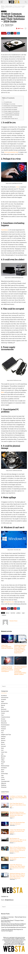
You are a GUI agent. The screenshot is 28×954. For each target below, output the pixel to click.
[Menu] (2, 2)
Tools (2, 777)
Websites (3, 783)
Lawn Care (4, 752)
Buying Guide (5, 711)
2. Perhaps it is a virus (9, 104)
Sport (2, 769)
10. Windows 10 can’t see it (11, 118)
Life (2, 754)
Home (2, 6)
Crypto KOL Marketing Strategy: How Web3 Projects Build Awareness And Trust (17, 866)
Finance (3, 728)
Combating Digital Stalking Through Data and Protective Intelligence (7, 669)
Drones (3, 719)
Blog (2, 707)
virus (17, 187)
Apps (2, 701)
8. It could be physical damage (11, 115)
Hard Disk (13, 613)
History (3, 740)
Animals (3, 699)
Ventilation (4, 230)
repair (23, 613)
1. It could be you (7, 102)
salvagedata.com (9, 602)
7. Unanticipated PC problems (11, 113)
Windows (3, 787)
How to (3, 744)
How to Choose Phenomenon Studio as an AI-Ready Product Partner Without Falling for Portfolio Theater (18, 849)
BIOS (2, 392)
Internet (3, 746)
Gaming (3, 736)
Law (2, 750)
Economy (3, 721)
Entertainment (5, 725)
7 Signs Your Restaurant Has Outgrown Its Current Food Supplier (17, 831)
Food (2, 730)
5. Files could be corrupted (10, 109)
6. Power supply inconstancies (11, 111)
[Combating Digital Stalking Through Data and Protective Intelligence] (7, 657)
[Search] (25, 2)
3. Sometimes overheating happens (12, 105)
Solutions (4, 615)
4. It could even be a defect (10, 107)
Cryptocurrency (5, 717)
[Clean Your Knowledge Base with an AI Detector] (7, 636)
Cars (2, 715)
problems (18, 613)
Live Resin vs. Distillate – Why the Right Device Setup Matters (18, 796)
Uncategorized (5, 781)
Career (3, 713)
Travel (3, 779)
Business (3, 709)
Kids (2, 748)
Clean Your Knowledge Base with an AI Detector (7, 646)
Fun (2, 732)
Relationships (5, 765)
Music (3, 758)
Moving (3, 756)
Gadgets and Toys (6, 734)
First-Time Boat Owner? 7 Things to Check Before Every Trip (18, 805)
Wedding (3, 785)
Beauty (3, 705)
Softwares (4, 767)
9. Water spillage (7, 116)
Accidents (4, 695)
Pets (2, 763)
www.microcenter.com (11, 152)
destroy (7, 613)
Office (2, 760)
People (3, 762)
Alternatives (4, 697)
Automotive (4, 703)
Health (3, 738)
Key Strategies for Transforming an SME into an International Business (18, 840)
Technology (8, 6)
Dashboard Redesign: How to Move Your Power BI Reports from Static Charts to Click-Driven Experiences (20, 648)
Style (2, 771)
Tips (2, 775)
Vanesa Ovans (9, 25)
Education (4, 723)
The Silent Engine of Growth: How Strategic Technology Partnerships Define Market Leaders (20, 670)
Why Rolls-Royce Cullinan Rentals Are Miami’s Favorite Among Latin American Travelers (18, 814)
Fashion (3, 726)
